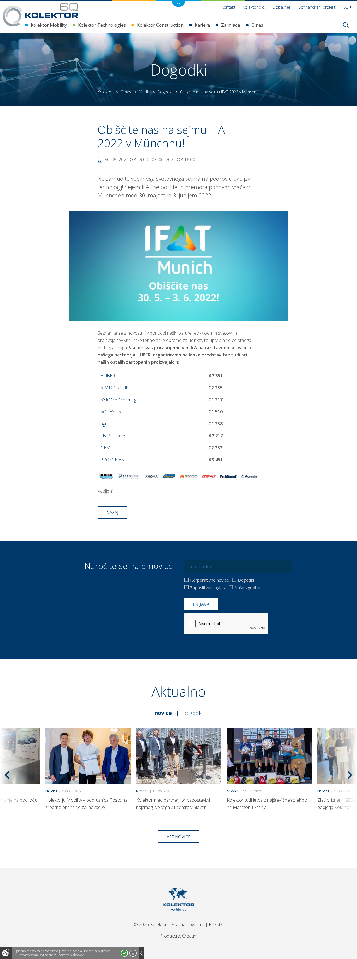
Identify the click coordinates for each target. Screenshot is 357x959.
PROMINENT (113, 460)
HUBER (108, 376)
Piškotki (216, 924)
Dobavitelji (282, 7)
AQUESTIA (110, 412)
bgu (104, 424)
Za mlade (230, 25)
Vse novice (178, 836)
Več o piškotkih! (133, 953)
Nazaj (112, 512)
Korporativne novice (209, 580)
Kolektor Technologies (102, 25)
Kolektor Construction (160, 25)
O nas (257, 25)
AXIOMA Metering (118, 400)
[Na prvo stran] (51, 10)
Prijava (201, 604)
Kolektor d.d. (254, 7)
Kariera (202, 25)
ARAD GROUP (115, 388)
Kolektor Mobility (49, 25)
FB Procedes (113, 436)
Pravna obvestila (188, 924)
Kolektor (105, 92)
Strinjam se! (124, 953)
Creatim (189, 936)
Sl (346, 7)
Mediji (144, 92)
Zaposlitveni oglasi (208, 587)
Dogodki (164, 92)
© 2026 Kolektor (150, 924)
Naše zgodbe (247, 587)
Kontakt (228, 7)
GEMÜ (107, 448)
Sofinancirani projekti (317, 7)
